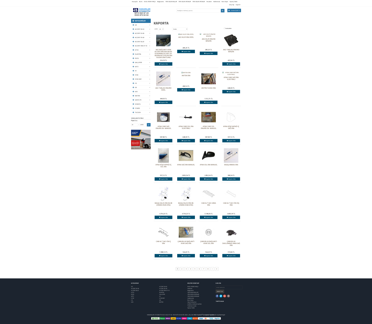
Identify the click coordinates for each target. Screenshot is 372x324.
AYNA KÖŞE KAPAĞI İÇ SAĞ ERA (231, 127)
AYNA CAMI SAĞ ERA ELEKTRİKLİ (231, 78)
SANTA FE (138, 100)
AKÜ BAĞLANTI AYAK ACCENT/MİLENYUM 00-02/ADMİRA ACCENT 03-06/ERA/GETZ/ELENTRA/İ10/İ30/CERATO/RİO (163, 53)
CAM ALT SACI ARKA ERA (208, 204)
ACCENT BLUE (139, 42)
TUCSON (138, 112)
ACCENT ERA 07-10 (141, 46)
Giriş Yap (231, 5)
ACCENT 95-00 (139, 37)
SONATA (137, 104)
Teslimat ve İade (191, 306)
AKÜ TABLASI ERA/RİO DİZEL (163, 89)
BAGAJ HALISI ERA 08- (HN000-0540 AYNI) (186, 204)
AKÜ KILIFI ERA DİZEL (186, 37)
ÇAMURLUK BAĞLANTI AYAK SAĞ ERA (186, 242)
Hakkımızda (216, 1)
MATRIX (137, 96)
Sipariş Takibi (233, 1)
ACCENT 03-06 (139, 33)
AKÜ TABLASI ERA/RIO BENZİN (231, 51)
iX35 (136, 91)
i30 (136, 87)
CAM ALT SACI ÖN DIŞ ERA (231, 204)
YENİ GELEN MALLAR (171, 1)
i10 (136, 83)
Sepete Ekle (164, 64)
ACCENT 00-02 (139, 29)
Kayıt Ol (238, 5)
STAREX (137, 108)
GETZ (136, 66)
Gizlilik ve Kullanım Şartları (194, 304)
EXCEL (137, 58)
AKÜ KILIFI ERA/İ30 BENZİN (208, 40)
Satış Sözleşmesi (191, 302)
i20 (136, 25)
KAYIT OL (220, 291)
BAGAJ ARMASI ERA (231, 165)
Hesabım (209, 1)
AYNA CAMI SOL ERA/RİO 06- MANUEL (208, 127)
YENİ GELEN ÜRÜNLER (185, 1)
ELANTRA (138, 54)
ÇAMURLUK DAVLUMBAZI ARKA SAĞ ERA (231, 243)
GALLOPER (138, 62)
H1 (136, 71)
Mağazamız (160, 1)
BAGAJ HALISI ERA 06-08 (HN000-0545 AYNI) (163, 204)
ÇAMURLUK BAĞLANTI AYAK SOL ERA (208, 242)
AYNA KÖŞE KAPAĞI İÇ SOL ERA (163, 166)
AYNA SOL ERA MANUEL (208, 165)
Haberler (189, 288)
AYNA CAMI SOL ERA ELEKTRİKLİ (186, 127)
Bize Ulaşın (225, 1)
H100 (136, 75)
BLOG (140, 1)
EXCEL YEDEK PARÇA (150, 1)
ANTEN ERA (186, 76)
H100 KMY (138, 79)
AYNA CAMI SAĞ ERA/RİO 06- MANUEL (163, 127)
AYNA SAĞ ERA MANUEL (186, 165)
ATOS (137, 50)
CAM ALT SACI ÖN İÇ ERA (163, 242)
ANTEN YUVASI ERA (208, 88)
